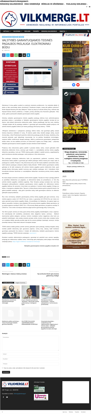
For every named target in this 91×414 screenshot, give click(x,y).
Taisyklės (77, 412)
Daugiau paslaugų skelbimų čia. (76, 166)
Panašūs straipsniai (8, 282)
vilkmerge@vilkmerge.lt (20, 393)
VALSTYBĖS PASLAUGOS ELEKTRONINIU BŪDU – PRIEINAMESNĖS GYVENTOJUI (30, 322)
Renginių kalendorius (11, 4)
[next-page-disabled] (58, 283)
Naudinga (16, 31)
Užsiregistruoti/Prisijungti (14, 1)
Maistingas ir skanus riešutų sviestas (14, 274)
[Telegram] (28, 55)
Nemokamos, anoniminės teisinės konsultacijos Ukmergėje (9, 301)
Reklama (27, 31)
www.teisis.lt (32, 233)
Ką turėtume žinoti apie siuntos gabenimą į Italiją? (48, 275)
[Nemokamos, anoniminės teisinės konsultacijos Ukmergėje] (11, 292)
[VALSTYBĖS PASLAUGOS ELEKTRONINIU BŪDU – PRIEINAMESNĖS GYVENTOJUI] (30, 313)
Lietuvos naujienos (11, 35)
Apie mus (65, 412)
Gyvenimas (15, 37)
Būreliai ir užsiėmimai (52, 4)
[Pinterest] (12, 55)
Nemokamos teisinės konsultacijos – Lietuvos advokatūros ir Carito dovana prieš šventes (49, 302)
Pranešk (36, 31)
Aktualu (6, 31)
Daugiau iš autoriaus (20, 282)
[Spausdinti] (24, 55)
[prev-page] (56, 283)
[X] (8, 55)
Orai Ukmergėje (32, 4)
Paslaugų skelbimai (76, 4)
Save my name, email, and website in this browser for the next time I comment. (24, 368)
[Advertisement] (30, 99)
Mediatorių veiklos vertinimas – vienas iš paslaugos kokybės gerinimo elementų (10, 322)
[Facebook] (87, 7)
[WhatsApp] (16, 55)
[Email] (20, 55)
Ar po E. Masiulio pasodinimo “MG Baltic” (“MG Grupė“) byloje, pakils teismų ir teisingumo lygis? (30, 302)
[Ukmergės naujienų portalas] (45, 18)
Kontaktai (83, 412)
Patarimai (21, 37)
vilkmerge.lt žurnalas (39, 382)
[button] (88, 31)
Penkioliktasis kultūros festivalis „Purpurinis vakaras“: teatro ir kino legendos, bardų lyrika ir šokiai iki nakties (74, 195)
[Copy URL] (32, 55)
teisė (8, 256)
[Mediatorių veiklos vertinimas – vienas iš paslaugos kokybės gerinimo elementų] (11, 313)
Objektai (62, 31)
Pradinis (4, 35)
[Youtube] (90, 7)
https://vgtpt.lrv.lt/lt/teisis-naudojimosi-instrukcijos (26, 241)
